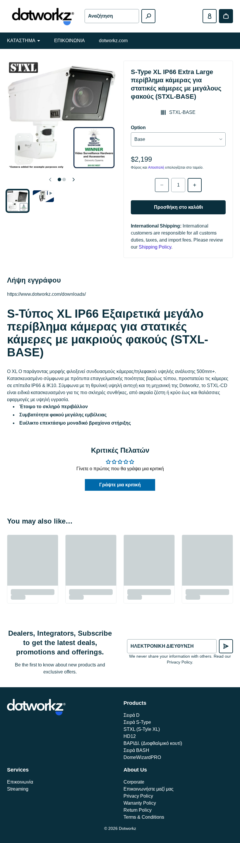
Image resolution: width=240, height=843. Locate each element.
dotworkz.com (113, 40)
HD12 (130, 736)
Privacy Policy (138, 796)
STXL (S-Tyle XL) (142, 729)
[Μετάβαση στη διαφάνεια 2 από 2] (43, 196)
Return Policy (138, 810)
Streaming (17, 788)
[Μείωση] (162, 185)
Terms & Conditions (144, 817)
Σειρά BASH (136, 750)
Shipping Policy (155, 246)
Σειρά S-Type (137, 722)
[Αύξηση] (195, 185)
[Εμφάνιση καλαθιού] (226, 16)
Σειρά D (132, 715)
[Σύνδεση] (210, 16)
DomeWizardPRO (142, 757)
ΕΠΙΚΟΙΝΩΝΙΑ (69, 40)
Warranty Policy (140, 803)
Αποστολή (156, 167)
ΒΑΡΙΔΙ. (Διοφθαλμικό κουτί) (153, 743)
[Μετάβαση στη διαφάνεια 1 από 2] (17, 200)
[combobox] (112, 16)
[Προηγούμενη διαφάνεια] (50, 179)
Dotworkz (127, 828)
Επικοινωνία (20, 781)
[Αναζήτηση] (148, 16)
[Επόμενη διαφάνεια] (73, 179)
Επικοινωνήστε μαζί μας (149, 788)
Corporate (134, 781)
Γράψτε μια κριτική (120, 484)
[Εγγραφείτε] (226, 646)
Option (138, 127)
